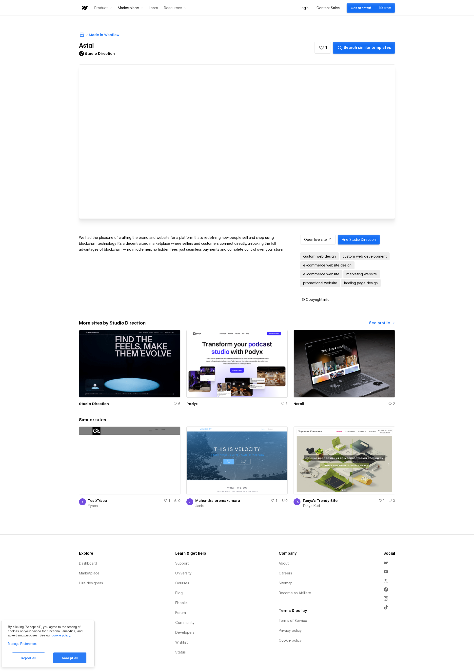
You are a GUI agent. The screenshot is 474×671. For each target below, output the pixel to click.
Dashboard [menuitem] (88, 563)
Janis (199, 506)
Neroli (299, 404)
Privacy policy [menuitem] (290, 630)
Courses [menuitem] (182, 583)
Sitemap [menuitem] (286, 583)
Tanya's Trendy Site (319, 501)
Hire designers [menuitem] (91, 583)
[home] (84, 8)
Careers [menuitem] (285, 573)
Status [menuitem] (180, 652)
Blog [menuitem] (179, 593)
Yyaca (93, 506)
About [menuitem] (284, 563)
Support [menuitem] (182, 563)
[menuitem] (385, 562)
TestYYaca (97, 501)
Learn (153, 8)
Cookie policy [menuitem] (290, 640)
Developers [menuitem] (185, 632)
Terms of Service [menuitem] (293, 621)
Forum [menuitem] (180, 613)
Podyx (192, 404)
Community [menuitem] (185, 623)
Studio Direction (94, 404)
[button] (103, 8)
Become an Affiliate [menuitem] (295, 593)
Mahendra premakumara (217, 501)
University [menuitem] (183, 573)
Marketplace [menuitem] (89, 573)
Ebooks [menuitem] (181, 603)
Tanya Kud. (311, 506)
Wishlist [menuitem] (181, 642)
